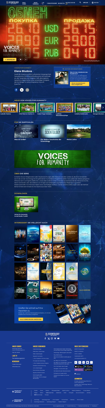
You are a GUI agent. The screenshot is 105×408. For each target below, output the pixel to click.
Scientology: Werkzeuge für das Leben (63, 352)
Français (47, 394)
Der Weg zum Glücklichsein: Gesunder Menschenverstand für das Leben (63, 363)
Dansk (41, 390)
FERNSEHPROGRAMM (52, 3)
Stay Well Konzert (58, 355)
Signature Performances (39, 372)
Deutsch (47, 390)
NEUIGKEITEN (61, 3)
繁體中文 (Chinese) (38, 394)
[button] (2, 107)
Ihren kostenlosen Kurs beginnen (78, 83)
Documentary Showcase (39, 370)
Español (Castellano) (76, 390)
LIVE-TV (43, 3)
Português (71, 392)
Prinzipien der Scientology (39, 360)
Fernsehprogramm (18, 358)
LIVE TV (14, 356)
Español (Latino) (65, 390)
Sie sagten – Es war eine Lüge (60, 368)
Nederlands (58, 392)
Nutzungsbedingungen (58, 406)
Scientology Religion (51, 401)
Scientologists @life (37, 375)
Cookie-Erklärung (71, 406)
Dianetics (72, 399)
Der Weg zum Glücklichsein (60, 360)
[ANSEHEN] (85, 234)
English (36, 390)
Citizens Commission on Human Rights (61, 376)
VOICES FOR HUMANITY (22, 68)
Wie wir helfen (80, 399)
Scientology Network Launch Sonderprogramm (18, 349)
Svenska (88, 392)
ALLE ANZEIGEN (84, 290)
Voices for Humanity (37, 356)
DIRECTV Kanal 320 (79, 349)
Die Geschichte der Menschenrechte (62, 371)
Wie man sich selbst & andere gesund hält (62, 357)
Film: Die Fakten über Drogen (61, 366)
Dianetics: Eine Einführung (39, 365)
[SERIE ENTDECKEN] (20, 234)
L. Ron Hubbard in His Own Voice (41, 358)
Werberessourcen (16, 366)
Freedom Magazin (62, 401)
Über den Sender (16, 352)
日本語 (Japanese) (49, 392)
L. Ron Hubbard (55, 399)
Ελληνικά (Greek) (56, 390)
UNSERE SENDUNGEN (36, 3)
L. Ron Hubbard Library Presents (40, 363)
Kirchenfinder (65, 399)
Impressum (94, 406)
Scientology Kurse (46, 399)
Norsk (65, 392)
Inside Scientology (37, 349)
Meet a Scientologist (37, 353)
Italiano (41, 392)
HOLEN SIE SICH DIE (70, 3)
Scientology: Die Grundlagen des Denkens (40, 377)
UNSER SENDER (24, 3)
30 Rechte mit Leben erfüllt (60, 373)
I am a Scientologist (37, 368)
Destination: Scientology (38, 351)
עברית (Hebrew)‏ (86, 390)
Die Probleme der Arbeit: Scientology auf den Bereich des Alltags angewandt (63, 349)
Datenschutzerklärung (83, 406)
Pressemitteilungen (16, 364)
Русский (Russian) (80, 392)
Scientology (36, 399)
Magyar (35, 392)
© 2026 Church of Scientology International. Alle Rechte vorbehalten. (22, 406)
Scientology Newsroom (39, 401)
